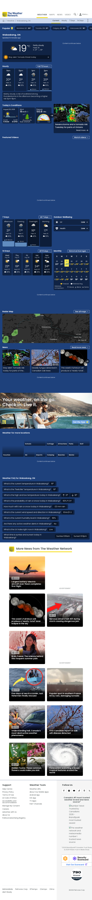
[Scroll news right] (87, 361)
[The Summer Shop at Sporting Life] (84, 451)
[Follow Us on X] (89, 791)
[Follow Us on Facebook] (63, 791)
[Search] (75, 14)
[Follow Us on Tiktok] (79, 791)
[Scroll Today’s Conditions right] (52, 115)
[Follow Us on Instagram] (69, 791)
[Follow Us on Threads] (84, 791)
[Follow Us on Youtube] (74, 791)
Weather (10, 21)
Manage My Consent (11, 806)
